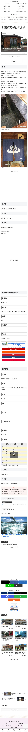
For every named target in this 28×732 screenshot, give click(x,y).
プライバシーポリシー (7, 725)
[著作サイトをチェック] (7, 593)
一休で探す (13, 357)
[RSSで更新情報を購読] (14, 600)
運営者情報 (20, 723)
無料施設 (4, 544)
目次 (12, 61)
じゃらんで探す (13, 351)
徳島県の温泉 (5, 541)
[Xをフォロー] (20, 593)
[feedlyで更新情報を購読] (20, 596)
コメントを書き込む (14, 709)
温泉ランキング (13, 610)
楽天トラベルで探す (13, 349)
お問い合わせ (14, 727)
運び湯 (15, 544)
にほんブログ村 (13, 606)
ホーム (7, 723)
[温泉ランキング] (14, 608)
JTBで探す (13, 354)
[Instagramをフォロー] (7, 596)
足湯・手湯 (10, 544)
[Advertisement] (14, 186)
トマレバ (19, 345)
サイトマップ (21, 725)
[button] (18, 585)
